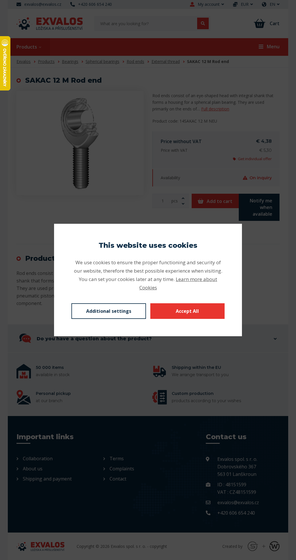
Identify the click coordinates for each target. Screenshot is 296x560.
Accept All (187, 311)
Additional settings (108, 311)
